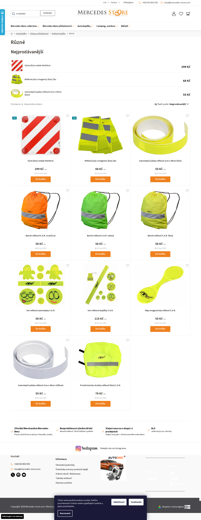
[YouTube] (24, 475)
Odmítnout (118, 502)
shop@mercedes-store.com (177, 2)
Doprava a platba (64, 482)
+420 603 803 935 (150, 2)
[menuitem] (26, 26)
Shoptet (166, 506)
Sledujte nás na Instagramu (113, 448)
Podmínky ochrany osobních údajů (72, 469)
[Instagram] (18, 475)
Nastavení (65, 513)
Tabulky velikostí (64, 478)
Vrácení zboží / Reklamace (68, 473)
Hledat (47, 13)
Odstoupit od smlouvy (12, 516)
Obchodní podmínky (65, 465)
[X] (13, 475)
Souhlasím (136, 502)
